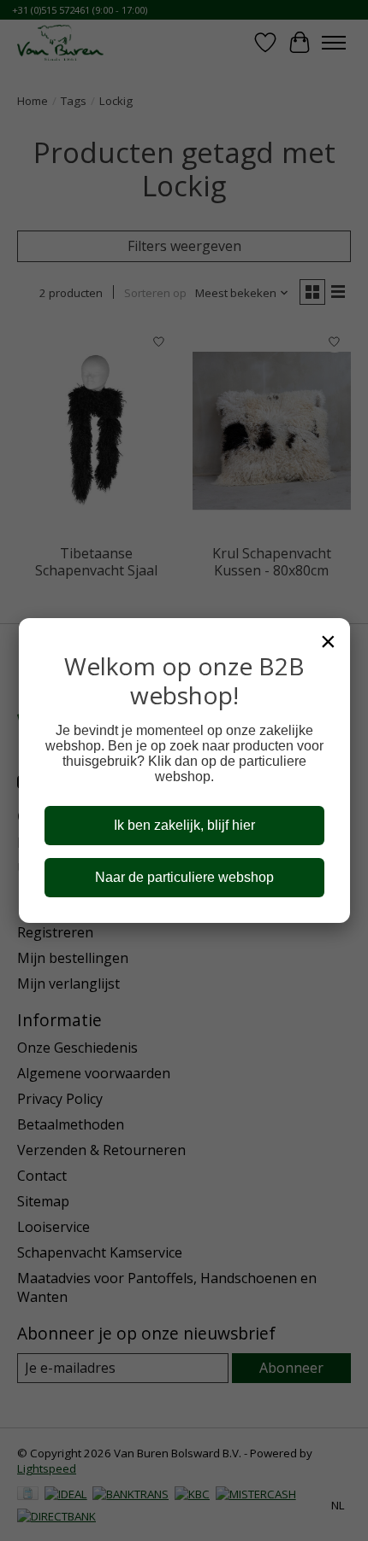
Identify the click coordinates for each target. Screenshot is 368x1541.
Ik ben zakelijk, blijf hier (184, 825)
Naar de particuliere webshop (184, 877)
